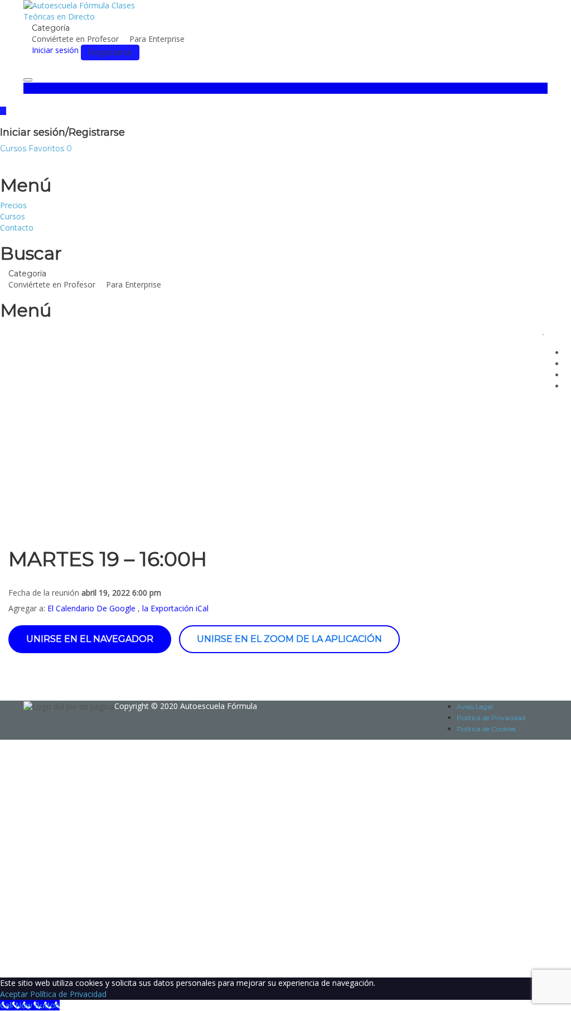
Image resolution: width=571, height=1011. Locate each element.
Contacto (16, 227)
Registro (64, 960)
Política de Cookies (486, 729)
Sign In (92, 960)
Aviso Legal (475, 706)
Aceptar (14, 994)
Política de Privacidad (491, 717)
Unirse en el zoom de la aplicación (289, 639)
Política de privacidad (344, 855)
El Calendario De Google (91, 608)
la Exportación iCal (175, 608)
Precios (13, 205)
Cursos (14, 148)
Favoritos (50, 148)
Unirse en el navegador (89, 639)
